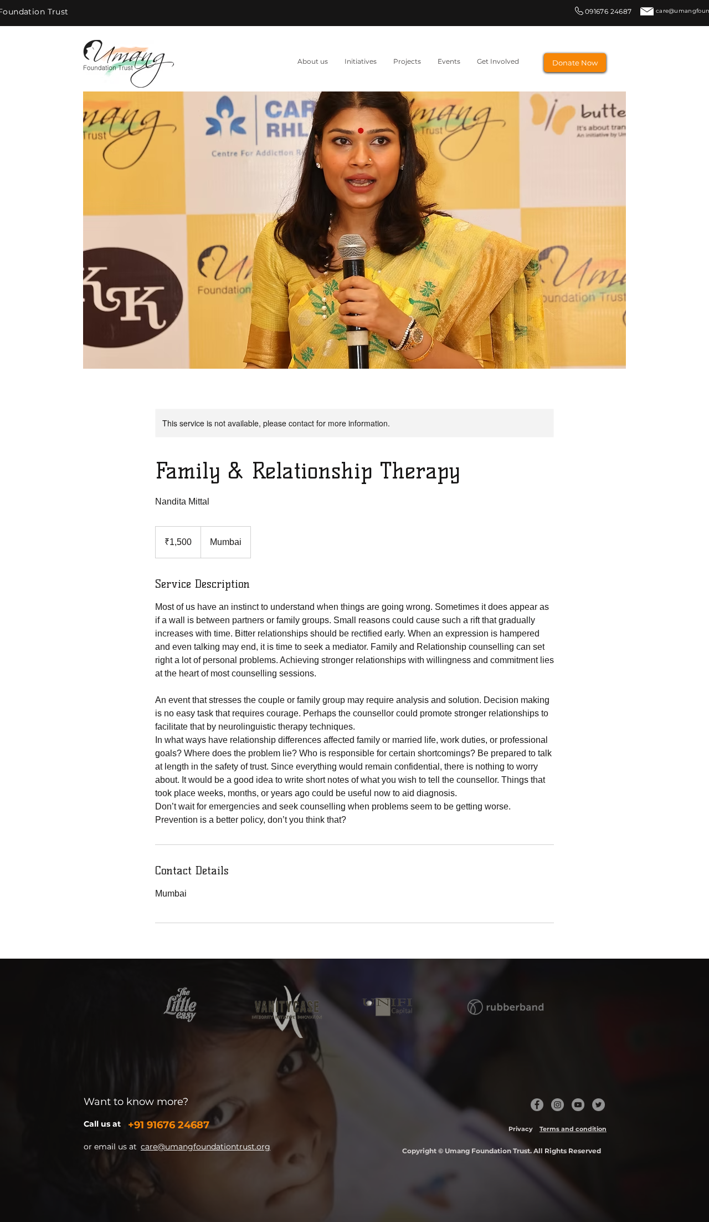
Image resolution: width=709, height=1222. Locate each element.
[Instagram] (557, 1104)
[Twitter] (598, 1104)
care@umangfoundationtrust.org (205, 1147)
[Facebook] (537, 1104)
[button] (407, 61)
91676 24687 (178, 1125)
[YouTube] (578, 1104)
